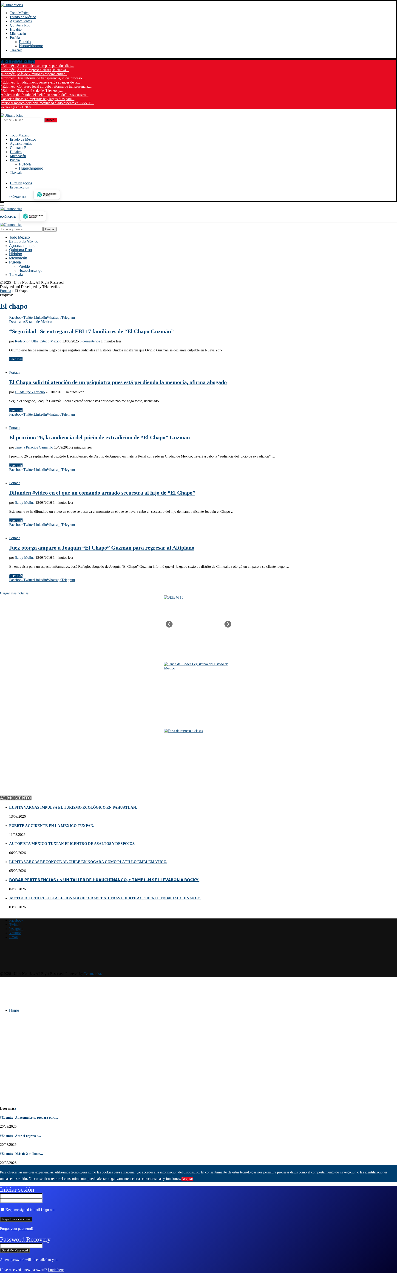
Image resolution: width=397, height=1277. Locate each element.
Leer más (16, 359)
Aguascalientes (21, 21)
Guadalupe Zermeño (30, 392)
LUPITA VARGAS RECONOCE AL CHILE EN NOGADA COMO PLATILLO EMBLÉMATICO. (88, 862)
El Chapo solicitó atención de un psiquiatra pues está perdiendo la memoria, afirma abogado (118, 382)
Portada (5, 291)
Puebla (15, 38)
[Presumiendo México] (46, 195)
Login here (56, 1270)
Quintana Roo (20, 25)
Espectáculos (19, 187)
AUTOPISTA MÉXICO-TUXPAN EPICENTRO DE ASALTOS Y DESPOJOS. (72, 844)
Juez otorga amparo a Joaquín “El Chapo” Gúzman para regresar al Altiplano (101, 548)
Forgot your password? (17, 1229)
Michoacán (18, 33)
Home (14, 1010)
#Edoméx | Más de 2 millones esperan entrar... (34, 74)
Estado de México (23, 17)
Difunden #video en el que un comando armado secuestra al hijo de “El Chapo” (102, 493)
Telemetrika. (93, 974)
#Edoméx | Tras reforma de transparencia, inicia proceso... (43, 78)
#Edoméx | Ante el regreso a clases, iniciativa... (35, 70)
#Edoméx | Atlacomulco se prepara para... (29, 1117)
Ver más (200, 1179)
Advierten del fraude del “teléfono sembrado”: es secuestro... (44, 95)
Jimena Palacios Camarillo (34, 447)
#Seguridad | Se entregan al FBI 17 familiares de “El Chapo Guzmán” (91, 331)
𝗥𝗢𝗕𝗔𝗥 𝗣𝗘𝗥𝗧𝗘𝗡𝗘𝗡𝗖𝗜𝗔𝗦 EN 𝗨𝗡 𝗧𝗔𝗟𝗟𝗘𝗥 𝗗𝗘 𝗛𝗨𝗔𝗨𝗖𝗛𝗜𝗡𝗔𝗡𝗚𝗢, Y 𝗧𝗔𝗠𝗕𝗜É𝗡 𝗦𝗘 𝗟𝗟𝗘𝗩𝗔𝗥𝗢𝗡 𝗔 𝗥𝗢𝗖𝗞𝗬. (104, 880)
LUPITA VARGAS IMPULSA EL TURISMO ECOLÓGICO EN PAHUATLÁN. (73, 807)
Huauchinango (31, 46)
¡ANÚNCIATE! (17, 197)
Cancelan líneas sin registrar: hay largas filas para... (37, 99)
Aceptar (187, 1179)
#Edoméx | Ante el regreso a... (20, 1136)
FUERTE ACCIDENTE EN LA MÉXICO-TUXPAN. (51, 826)
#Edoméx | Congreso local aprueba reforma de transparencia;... (46, 86)
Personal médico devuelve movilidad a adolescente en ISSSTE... (47, 103)
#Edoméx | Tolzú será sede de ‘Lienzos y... (32, 91)
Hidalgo (16, 29)
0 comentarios (90, 341)
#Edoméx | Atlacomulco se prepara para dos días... (37, 66)
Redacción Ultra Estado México (38, 341)
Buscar (50, 120)
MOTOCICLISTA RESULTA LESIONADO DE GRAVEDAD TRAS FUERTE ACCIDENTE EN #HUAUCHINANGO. (105, 898)
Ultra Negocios (21, 183)
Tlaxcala (16, 50)
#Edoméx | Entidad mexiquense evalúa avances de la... (40, 82)
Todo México (19, 13)
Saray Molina (24, 502)
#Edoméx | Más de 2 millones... (21, 1153)
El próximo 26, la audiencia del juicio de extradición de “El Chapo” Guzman (99, 437)
